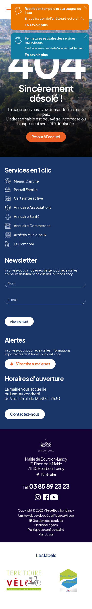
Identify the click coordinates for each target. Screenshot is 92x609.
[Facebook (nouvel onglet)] (46, 497)
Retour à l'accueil (45, 136)
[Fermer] (85, 7)
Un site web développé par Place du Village (46, 515)
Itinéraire (46, 474)
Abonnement (19, 321)
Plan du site (46, 534)
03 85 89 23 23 (49, 486)
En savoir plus (36, 25)
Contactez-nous (24, 414)
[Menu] (9, 9)
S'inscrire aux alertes (33, 363)
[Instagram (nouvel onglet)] (38, 497)
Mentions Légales (46, 525)
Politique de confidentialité (46, 529)
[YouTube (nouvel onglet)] (54, 497)
